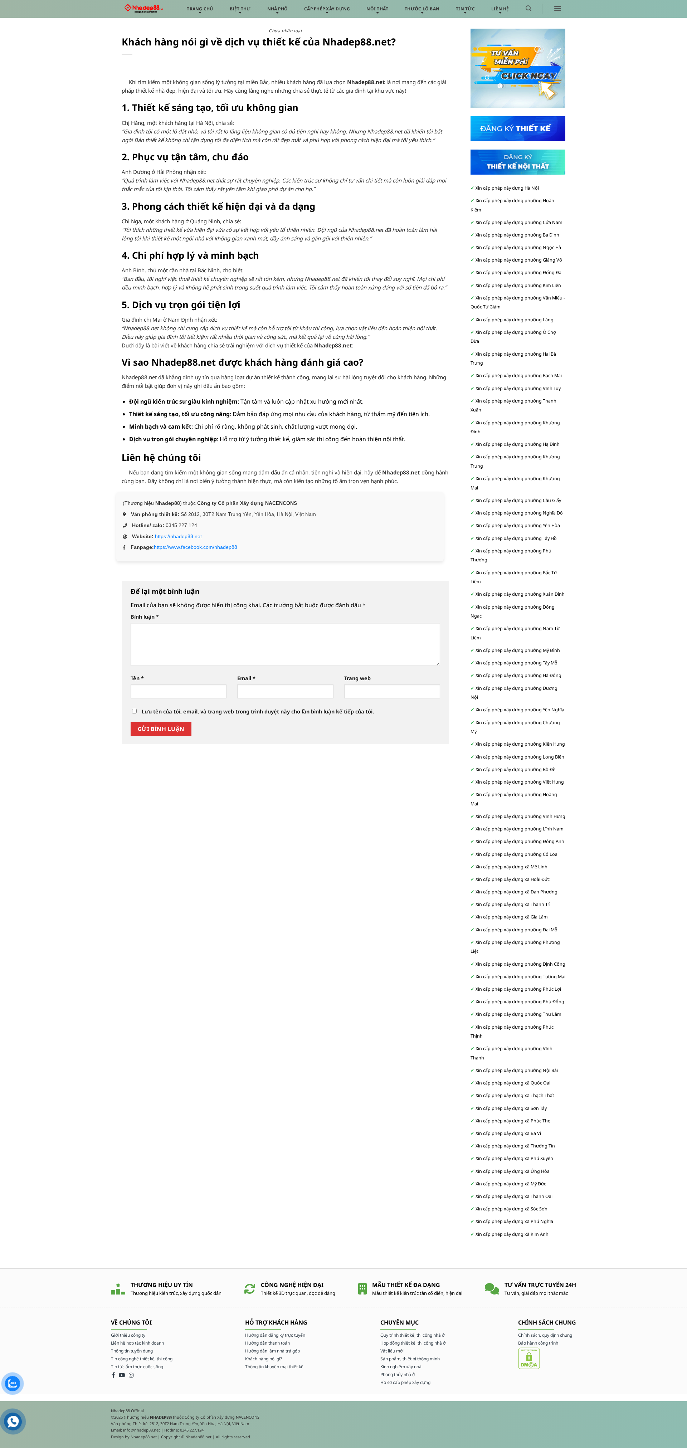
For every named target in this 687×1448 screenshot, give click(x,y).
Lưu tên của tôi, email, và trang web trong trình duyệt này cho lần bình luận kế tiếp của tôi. (258, 711)
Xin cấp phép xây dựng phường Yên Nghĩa (520, 710)
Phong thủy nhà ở (397, 1374)
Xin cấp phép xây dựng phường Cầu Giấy (518, 500)
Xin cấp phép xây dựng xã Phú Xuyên (514, 1158)
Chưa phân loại (285, 31)
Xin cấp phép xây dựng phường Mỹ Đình (518, 650)
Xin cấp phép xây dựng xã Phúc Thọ (513, 1121)
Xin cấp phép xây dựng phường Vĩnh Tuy (518, 388)
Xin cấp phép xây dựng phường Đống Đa (518, 272)
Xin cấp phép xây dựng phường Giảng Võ (519, 260)
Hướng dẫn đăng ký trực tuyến (275, 1335)
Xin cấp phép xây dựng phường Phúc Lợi (518, 989)
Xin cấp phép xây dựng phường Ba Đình (517, 235)
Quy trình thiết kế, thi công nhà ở (412, 1335)
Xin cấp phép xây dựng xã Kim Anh (512, 1234)
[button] (528, 8)
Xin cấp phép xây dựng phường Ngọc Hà (518, 247)
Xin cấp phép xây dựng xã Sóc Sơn (511, 1209)
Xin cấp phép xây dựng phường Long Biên (520, 757)
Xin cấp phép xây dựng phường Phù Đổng (520, 1002)
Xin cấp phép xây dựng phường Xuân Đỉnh (520, 594)
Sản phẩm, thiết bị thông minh (410, 1359)
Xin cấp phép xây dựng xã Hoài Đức (513, 879)
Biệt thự (240, 9)
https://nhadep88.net (178, 536)
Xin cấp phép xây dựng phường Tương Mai (520, 977)
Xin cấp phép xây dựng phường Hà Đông (518, 675)
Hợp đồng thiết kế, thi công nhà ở (412, 1343)
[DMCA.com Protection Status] (529, 1358)
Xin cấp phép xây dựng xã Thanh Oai (514, 1196)
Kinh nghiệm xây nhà (401, 1367)
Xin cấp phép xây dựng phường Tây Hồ (516, 538)
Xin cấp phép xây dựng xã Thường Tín (515, 1146)
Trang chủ (200, 9)
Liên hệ (500, 9)
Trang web (357, 678)
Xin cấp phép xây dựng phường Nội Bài (517, 1070)
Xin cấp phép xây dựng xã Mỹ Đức (511, 1184)
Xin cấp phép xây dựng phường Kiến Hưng (520, 744)
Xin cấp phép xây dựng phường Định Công (520, 964)
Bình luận (145, 616)
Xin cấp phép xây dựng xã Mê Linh (511, 867)
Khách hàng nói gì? (263, 1359)
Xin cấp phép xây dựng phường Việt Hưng (520, 782)
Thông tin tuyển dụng (132, 1351)
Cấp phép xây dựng (327, 9)
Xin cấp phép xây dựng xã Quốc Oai (513, 1083)
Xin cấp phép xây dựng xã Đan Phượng (516, 892)
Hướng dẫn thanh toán (267, 1343)
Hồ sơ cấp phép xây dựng (405, 1382)
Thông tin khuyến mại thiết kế (274, 1367)
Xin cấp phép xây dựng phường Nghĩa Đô (519, 513)
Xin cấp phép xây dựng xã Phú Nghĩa (514, 1221)
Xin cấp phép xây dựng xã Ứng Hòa (513, 1171)
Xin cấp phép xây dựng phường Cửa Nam (519, 222)
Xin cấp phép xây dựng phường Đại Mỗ (516, 930)
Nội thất (377, 9)
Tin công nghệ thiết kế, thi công (141, 1359)
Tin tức (465, 9)
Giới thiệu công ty (128, 1335)
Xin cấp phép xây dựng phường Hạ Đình (518, 444)
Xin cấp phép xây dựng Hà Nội (507, 188)
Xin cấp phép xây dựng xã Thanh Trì (513, 904)
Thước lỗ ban (422, 9)
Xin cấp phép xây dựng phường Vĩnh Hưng (520, 816)
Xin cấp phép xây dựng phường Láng (515, 320)
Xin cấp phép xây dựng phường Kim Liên (518, 285)
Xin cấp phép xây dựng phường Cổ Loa (516, 854)
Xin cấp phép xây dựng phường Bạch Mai (519, 375)
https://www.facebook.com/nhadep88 (195, 547)
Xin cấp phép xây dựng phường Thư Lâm (518, 1014)
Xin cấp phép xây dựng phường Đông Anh (520, 841)
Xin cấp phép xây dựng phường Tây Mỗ (516, 663)
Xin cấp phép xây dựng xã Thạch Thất (515, 1095)
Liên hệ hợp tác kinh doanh (137, 1343)
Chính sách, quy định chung (545, 1335)
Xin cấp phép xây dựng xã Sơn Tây (511, 1108)
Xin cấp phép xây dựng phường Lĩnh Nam (520, 829)
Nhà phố (277, 9)
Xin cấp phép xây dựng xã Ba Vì (508, 1133)
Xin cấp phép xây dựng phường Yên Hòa (518, 525)
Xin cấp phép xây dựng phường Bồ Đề (515, 769)
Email (246, 678)
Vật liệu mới (392, 1351)
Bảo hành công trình (538, 1343)
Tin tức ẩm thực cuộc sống (137, 1367)
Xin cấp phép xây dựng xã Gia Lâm (512, 917)
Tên (137, 678)
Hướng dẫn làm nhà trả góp (272, 1351)
